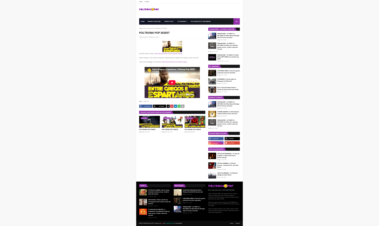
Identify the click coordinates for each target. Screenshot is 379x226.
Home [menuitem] (143, 21)
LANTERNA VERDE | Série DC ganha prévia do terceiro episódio (228, 72)
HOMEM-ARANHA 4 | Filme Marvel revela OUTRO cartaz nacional (228, 113)
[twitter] (232, 138)
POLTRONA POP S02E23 (170, 129)
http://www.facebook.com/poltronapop (174, 62)
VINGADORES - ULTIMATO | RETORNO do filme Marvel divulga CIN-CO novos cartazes (228, 35)
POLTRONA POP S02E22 (193, 129)
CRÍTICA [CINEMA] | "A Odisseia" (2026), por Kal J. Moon (227, 174)
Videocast (150, 28)
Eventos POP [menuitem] (168, 21)
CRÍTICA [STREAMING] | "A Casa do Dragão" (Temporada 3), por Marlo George (228, 155)
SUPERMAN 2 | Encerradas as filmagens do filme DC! (226, 80)
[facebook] (216, 138)
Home (141, 1)
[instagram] (216, 143)
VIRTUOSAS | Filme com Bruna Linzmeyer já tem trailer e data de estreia (159, 201)
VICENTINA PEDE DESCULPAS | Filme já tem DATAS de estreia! (193, 191)
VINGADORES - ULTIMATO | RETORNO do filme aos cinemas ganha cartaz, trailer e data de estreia (227, 46)
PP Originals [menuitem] (182, 21)
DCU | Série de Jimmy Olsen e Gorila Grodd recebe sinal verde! (228, 88)
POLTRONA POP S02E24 (147, 129)
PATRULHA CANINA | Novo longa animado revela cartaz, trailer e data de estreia (158, 192)
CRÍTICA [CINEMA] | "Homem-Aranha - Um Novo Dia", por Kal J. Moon (228, 165)
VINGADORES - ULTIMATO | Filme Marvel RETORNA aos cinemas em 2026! (228, 57)
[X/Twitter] (159, 106)
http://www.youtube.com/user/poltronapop (168, 53)
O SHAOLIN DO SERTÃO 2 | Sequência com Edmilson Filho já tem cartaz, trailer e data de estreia (159, 212)
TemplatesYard (169, 223)
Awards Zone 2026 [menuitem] (154, 21)
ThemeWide (178, 223)
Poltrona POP (144, 37)
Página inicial (142, 28)
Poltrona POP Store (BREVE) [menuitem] (200, 21)
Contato (147, 1)
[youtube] (232, 143)
